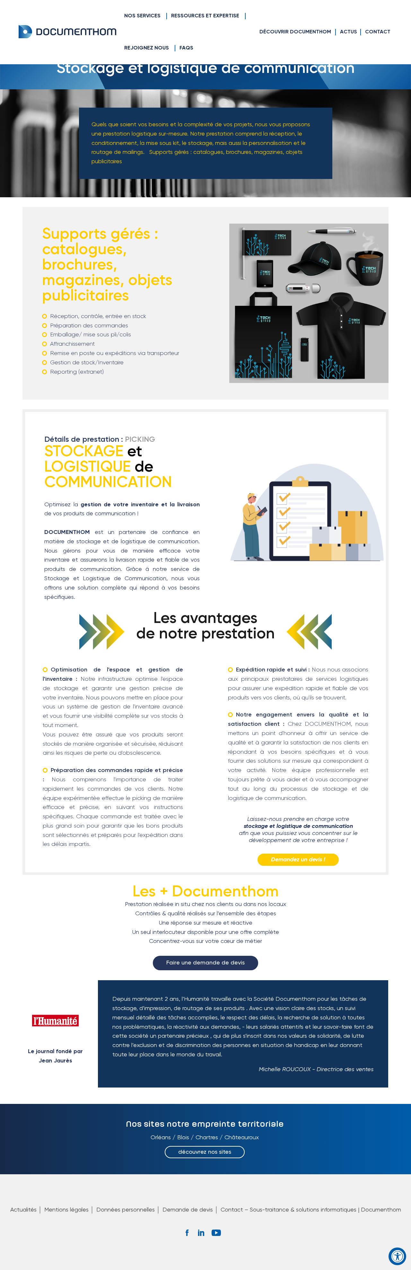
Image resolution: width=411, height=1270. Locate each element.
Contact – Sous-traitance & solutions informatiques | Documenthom (311, 1210)
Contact (377, 32)
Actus (348, 32)
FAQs (186, 48)
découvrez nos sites (204, 1152)
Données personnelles (125, 1210)
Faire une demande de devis (205, 963)
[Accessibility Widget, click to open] (397, 1256)
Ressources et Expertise (205, 16)
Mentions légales (66, 1210)
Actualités (23, 1210)
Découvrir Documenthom (295, 32)
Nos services (142, 16)
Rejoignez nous (146, 48)
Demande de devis (187, 1210)
